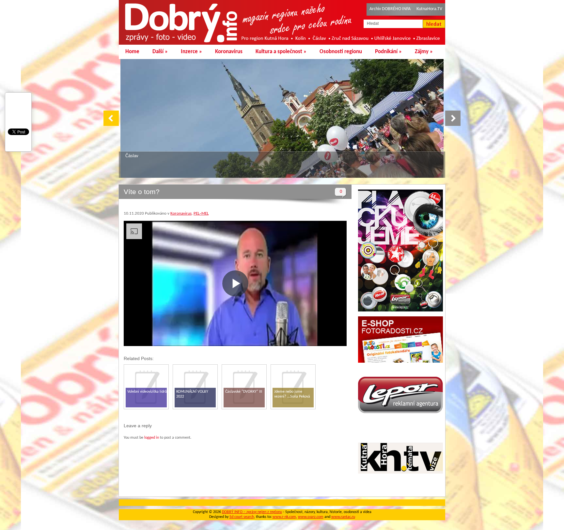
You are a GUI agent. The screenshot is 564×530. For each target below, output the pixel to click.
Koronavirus (229, 51)
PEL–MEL (201, 213)
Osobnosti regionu (341, 51)
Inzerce (191, 51)
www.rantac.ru (343, 517)
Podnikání (388, 51)
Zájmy (424, 51)
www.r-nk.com (284, 517)
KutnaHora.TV (429, 9)
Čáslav (131, 155)
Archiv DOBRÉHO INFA (390, 9)
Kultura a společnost (281, 51)
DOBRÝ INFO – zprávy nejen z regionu (252, 512)
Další (160, 51)
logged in (151, 438)
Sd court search (241, 517)
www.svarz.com (310, 517)
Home (132, 51)
